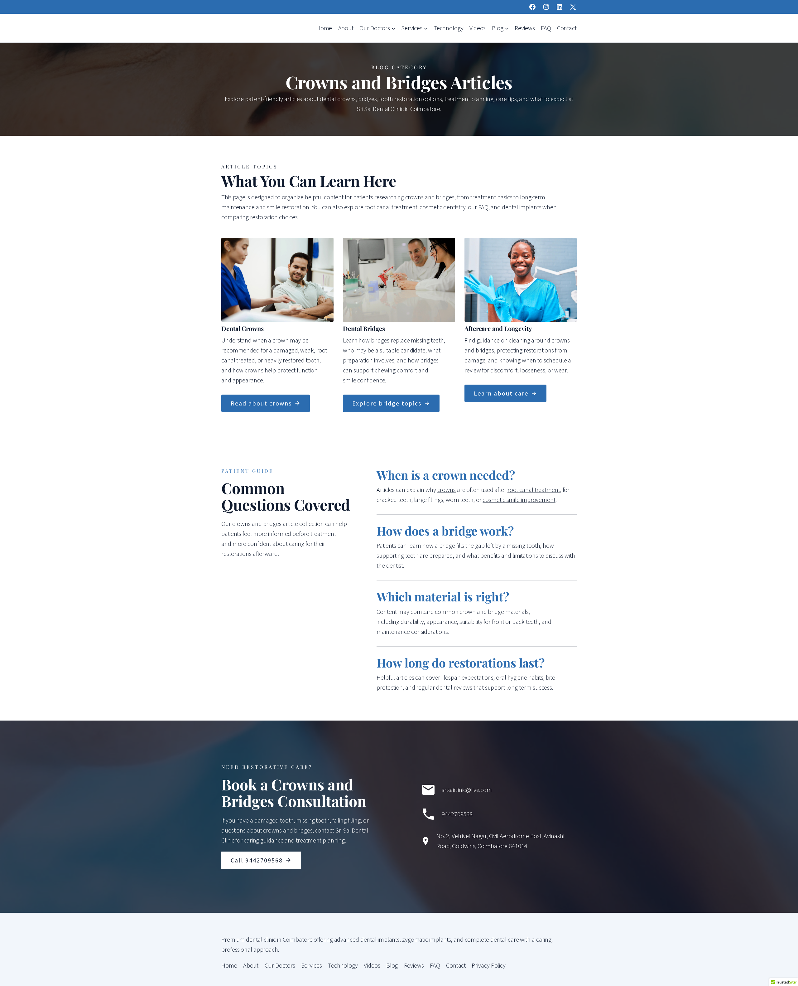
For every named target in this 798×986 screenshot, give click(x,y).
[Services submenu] (426, 28)
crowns (446, 489)
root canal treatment (390, 207)
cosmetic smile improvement (519, 499)
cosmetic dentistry (442, 207)
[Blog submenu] (507, 28)
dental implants (521, 207)
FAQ (483, 207)
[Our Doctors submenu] (393, 28)
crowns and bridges (429, 197)
